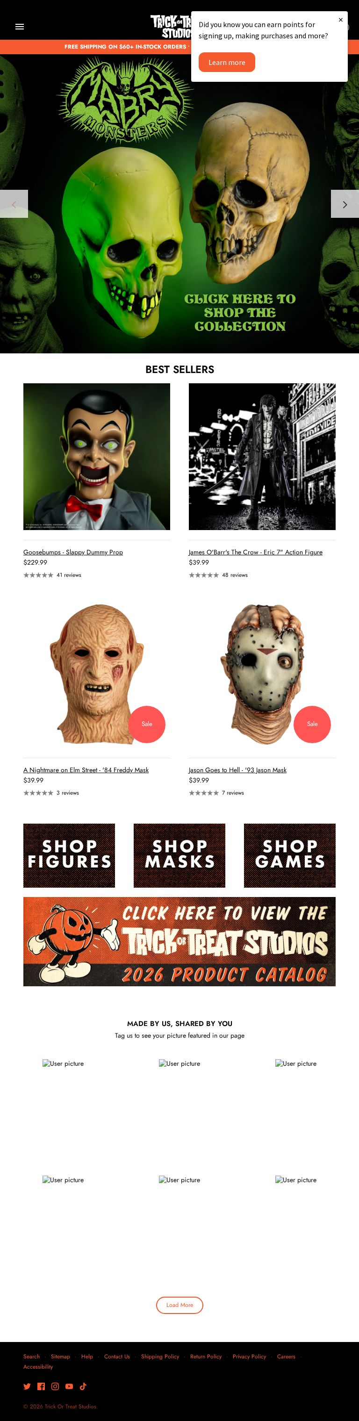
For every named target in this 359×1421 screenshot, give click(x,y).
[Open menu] (19, 26)
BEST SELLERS (179, 369)
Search (31, 1356)
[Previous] (14, 204)
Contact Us (117, 1356)
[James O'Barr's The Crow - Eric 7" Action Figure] (262, 456)
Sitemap (60, 1356)
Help (87, 1356)
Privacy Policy (249, 1356)
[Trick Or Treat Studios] (180, 27)
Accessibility (38, 1367)
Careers (286, 1356)
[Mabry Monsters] (179, 203)
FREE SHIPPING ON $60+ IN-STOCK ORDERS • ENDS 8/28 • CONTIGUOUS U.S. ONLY (180, 46)
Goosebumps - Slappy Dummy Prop (73, 552)
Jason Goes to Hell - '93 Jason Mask (238, 770)
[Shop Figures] (69, 856)
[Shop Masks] (179, 856)
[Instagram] (55, 1387)
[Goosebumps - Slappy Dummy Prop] (96, 456)
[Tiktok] (83, 1387)
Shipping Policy (160, 1356)
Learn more (226, 62)
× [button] (340, 19)
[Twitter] (27, 1387)
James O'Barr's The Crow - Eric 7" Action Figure (256, 552)
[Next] (345, 204)
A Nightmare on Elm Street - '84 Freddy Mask (86, 770)
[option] (179, 203)
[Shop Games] (290, 856)
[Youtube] (69, 1387)
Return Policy (206, 1356)
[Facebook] (41, 1387)
